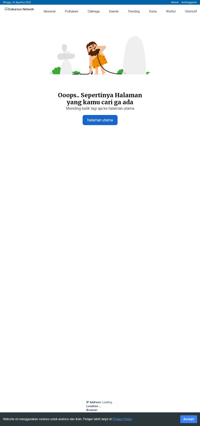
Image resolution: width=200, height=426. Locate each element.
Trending (134, 11)
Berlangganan (189, 2)
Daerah (114, 11)
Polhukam (71, 11)
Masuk (175, 2)
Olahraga (94, 11)
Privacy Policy (122, 419)
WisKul (171, 11)
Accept (188, 419)
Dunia (153, 11)
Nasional (49, 11)
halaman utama (100, 120)
